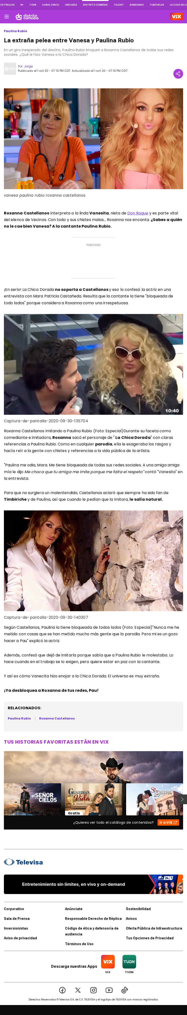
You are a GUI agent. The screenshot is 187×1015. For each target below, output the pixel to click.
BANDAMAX (137, 4)
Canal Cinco (50, 4)
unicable (71, 4)
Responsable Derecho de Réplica (93, 919)
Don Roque (137, 213)
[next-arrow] (182, 799)
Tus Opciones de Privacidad (150, 938)
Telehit (118, 4)
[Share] (178, 74)
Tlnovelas (157, 4)
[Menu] (6, 16)
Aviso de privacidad (20, 938)
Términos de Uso (79, 944)
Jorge (28, 66)
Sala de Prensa (17, 919)
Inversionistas (16, 928)
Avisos (131, 919)
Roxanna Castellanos (57, 718)
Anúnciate (74, 909)
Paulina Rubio (15, 31)
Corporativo (14, 909)
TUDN (32, 4)
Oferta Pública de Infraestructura (154, 928)
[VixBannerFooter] (93, 884)
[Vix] (176, 16)
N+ (21, 4)
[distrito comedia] (27, 16)
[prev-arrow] (1, 799)
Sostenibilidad (138, 909)
